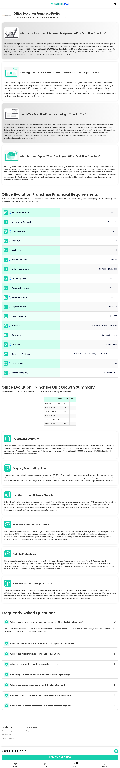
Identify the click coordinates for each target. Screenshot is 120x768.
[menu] (20, 4)
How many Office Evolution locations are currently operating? (40, 674)
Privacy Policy (7, 731)
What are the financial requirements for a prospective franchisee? (42, 643)
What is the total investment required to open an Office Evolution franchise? (46, 622)
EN (114, 4)
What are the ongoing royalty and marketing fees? (34, 664)
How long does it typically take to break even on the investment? (41, 695)
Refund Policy (7, 734)
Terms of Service (8, 738)
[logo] (60, 3)
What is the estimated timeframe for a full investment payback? (41, 705)
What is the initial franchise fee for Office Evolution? (35, 654)
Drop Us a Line (31, 731)
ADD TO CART (60, 757)
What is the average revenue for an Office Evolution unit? (37, 685)
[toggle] (115, 751)
